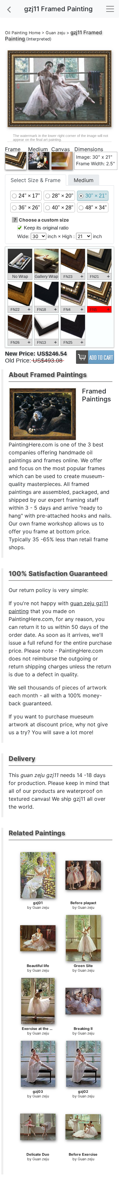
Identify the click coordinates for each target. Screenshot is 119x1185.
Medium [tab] (84, 180)
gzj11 (76, 32)
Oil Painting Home (22, 32)
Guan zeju (55, 32)
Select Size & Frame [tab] (35, 180)
